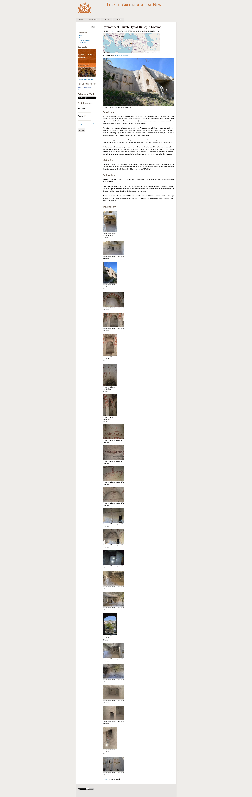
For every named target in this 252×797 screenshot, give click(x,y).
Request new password (86, 124)
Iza (112, 31)
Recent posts (93, 19)
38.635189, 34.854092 (122, 55)
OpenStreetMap (149, 52)
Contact (118, 19)
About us (106, 19)
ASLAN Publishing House (85, 79)
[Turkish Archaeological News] (78, 90)
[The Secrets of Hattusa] (87, 77)
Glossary (82, 38)
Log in (105, 779)
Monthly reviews (84, 40)
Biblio (81, 35)
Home (81, 19)
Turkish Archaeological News (134, 4)
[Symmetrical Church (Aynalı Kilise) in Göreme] (138, 82)
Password (82, 116)
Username (82, 108)
